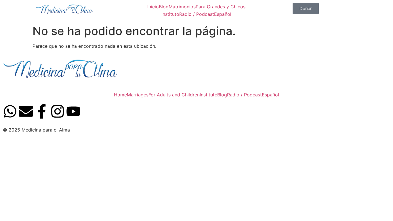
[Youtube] (73, 112)
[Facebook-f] (42, 112)
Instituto (170, 14)
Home (120, 95)
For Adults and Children (174, 95)
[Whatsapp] (10, 112)
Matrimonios (182, 6)
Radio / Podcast (196, 14)
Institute (208, 95)
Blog (164, 6)
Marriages (137, 95)
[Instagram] (57, 112)
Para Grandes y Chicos (220, 6)
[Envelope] (26, 112)
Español (222, 14)
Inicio (153, 6)
